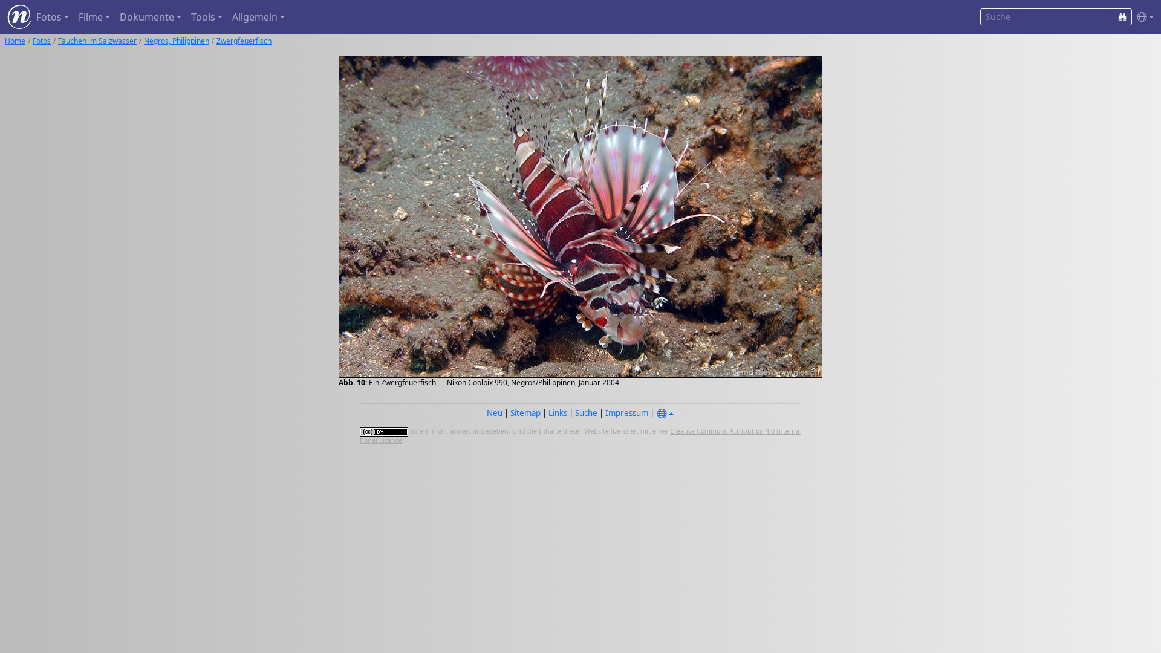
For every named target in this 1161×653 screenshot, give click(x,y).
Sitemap (525, 413)
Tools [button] (203, 17)
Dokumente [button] (147, 17)
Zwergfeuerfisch (244, 41)
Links (557, 413)
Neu (494, 413)
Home (15, 41)
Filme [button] (91, 17)
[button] (1143, 17)
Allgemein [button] (255, 17)
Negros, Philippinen (176, 41)
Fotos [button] (49, 17)
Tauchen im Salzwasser (97, 41)
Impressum (626, 413)
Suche (586, 413)
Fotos (42, 41)
